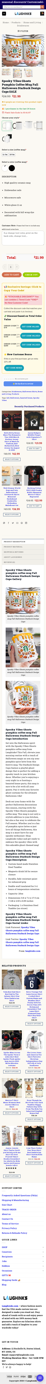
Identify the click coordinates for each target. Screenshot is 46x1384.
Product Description (14, 542)
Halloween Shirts (29, 391)
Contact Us (7, 1219)
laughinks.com (32, 951)
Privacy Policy (9, 1228)
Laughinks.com (10, 1306)
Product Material (13, 547)
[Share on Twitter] (13, 523)
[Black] (12, 168)
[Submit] (42, 7)
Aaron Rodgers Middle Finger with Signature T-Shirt (34, 436)
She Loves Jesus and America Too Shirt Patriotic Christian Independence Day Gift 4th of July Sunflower (34, 1059)
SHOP (4, 1247)
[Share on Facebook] (9, 523)
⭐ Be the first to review (23, 384)
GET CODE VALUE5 (30, 327)
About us (6, 1214)
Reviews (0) (9, 562)
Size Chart (7, 1204)
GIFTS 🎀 (6, 1275)
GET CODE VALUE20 (31, 345)
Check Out (31, 274)
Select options (12, 459)
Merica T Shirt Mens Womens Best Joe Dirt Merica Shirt (11, 1103)
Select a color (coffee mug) (14, 162)
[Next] (40, 50)
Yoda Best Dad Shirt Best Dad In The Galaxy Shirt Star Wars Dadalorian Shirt (11, 996)
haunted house (26, 398)
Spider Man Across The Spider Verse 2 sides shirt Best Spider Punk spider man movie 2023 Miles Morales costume (11, 1059)
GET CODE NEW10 (14, 368)
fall (8, 398)
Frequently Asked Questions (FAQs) (20, 1195)
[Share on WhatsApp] (4, 523)
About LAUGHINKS (13, 557)
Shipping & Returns (13, 552)
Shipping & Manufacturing (15, 1200)
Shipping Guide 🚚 (11, 1280)
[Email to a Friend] (17, 523)
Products (16, 22)
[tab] (23, 541)
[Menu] (4, 14)
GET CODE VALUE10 (31, 336)
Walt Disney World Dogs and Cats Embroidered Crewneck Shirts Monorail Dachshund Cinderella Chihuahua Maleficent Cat (11, 496)
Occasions (7, 1270)
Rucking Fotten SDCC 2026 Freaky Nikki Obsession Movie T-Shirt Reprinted (34, 492)
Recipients (7, 1256)
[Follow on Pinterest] (10, 1367)
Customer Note (9, 225)
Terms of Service (10, 1223)
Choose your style (11, 118)
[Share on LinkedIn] (26, 523)
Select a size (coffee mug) (14, 150)
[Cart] (42, 13)
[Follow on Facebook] (3, 1367)
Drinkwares (23, 25)
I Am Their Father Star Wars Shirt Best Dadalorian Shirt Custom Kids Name (34, 1152)
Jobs (4, 1261)
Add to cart (11, 274)
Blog (4, 1284)
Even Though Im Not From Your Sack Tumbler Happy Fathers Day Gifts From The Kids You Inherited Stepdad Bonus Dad (34, 1106)
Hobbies (6, 1266)
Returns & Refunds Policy (14, 1233)
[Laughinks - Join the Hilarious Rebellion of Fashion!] (23, 13)
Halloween (14, 398)
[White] (5, 168)
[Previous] (6, 50)
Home (6, 22)
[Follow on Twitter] (7, 1367)
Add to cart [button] (34, 448)
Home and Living (32, 22)
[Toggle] (43, 1247)
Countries (7, 1252)
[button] (11, 1168)
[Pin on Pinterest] (22, 523)
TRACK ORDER (9, 1209)
